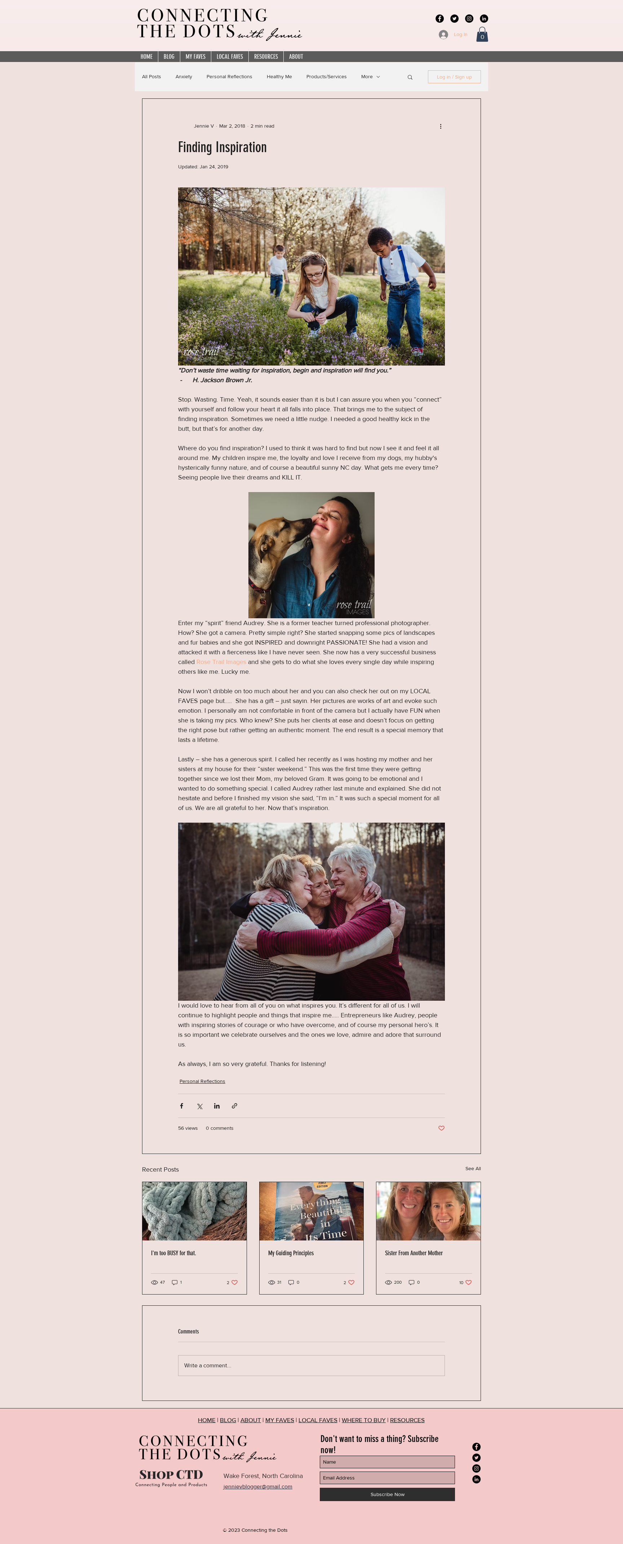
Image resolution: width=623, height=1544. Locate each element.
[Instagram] (469, 18)
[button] (482, 34)
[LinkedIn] (484, 18)
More (367, 76)
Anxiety (184, 76)
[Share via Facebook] (181, 1105)
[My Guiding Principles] (312, 1211)
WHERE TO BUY (364, 1419)
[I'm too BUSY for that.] (194, 1211)
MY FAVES (279, 1419)
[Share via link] (234, 1105)
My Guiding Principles (291, 1253)
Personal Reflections (229, 76)
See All (473, 1168)
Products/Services (326, 76)
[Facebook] (440, 18)
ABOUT (250, 1419)
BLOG (228, 1419)
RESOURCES (407, 1419)
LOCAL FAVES (318, 1419)
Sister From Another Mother (414, 1253)
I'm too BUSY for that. (173, 1253)
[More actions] (440, 126)
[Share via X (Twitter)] (199, 1105)
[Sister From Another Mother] (428, 1211)
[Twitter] (454, 18)
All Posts (151, 76)
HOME (207, 1419)
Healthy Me (279, 76)
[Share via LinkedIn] (216, 1105)
